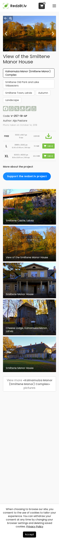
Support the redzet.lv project (27, 176)
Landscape (12, 100)
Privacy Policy (34, 526)
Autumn (43, 93)
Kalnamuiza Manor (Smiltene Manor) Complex (28, 73)
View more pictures (29, 384)
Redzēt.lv (18, 5)
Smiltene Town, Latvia (18, 93)
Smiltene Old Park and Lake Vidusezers (22, 83)
